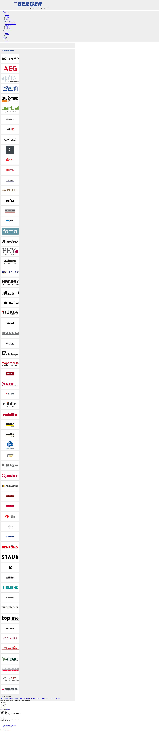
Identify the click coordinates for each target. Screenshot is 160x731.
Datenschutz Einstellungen (5, 729)
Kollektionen (5, 20)
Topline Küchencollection (11, 24)
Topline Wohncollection (10, 21)
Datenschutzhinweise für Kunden (9, 725)
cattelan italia (22, 698)
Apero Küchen (8, 25)
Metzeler (43, 698)
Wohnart (7, 26)
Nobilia (51, 698)
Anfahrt (7, 35)
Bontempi (11, 698)
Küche (7, 13)
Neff (47, 698)
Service (7, 33)
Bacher (1, 698)
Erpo (31, 698)
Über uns (5, 31)
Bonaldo (6, 698)
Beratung (7, 34)
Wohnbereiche (6, 12)
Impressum (5, 727)
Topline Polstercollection (10, 22)
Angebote (5, 39)
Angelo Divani (8, 29)
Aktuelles (5, 38)
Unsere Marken (6, 30)
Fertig (34, 698)
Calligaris (16, 698)
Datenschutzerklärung (7, 726)
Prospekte (5, 37)
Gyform (38, 698)
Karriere (4, 36)
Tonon (59, 698)
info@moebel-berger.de (5, 709)
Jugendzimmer (8, 19)
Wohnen (7, 15)
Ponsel (55, 698)
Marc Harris (8, 28)
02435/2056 (2, 706)
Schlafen (7, 17)
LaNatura (7, 27)
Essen (7, 18)
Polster (7, 16)
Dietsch (27, 698)
